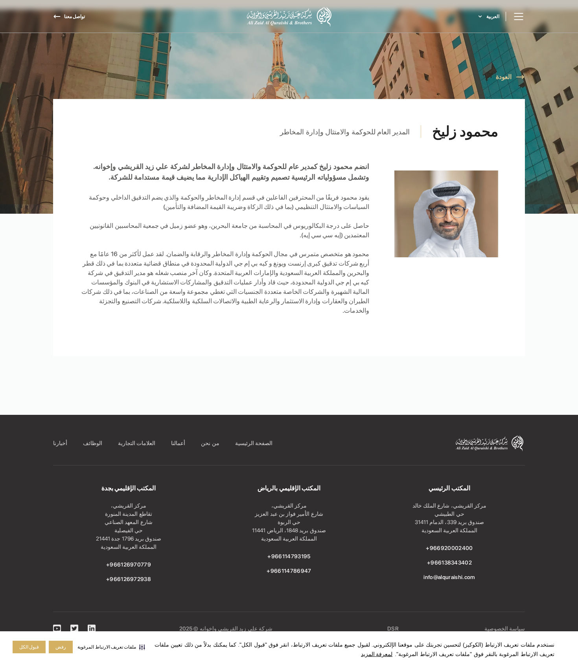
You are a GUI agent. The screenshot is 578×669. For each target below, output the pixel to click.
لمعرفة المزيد (376, 654)
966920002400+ (449, 548)
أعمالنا (178, 443)
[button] (111, 647)
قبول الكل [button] (29, 647)
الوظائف (92, 443)
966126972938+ (128, 579)
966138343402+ (449, 562)
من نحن (210, 443)
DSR (393, 628)
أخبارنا (60, 443)
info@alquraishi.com (449, 577)
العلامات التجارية (136, 443)
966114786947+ (289, 571)
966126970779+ (128, 564)
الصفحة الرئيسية (253, 443)
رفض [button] (60, 647)
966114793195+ (288, 556)
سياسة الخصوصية (504, 628)
